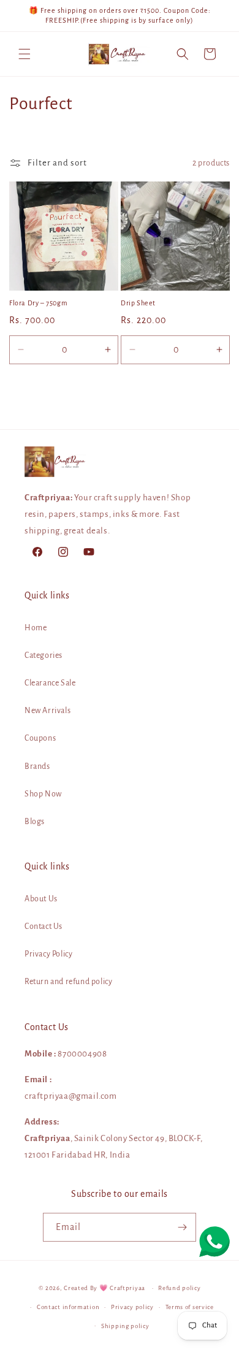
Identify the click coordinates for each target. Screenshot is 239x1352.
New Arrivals (47, 710)
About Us (41, 899)
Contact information (68, 1307)
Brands (37, 766)
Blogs (35, 821)
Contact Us (44, 926)
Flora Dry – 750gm (38, 303)
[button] (24, 53)
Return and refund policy (68, 981)
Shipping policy (125, 1326)
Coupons (40, 738)
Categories (44, 655)
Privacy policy (132, 1307)
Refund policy (179, 1288)
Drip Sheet (138, 303)
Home (36, 628)
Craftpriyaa (127, 1288)
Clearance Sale (50, 683)
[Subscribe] (182, 1227)
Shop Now (43, 794)
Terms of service (189, 1307)
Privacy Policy (48, 954)
